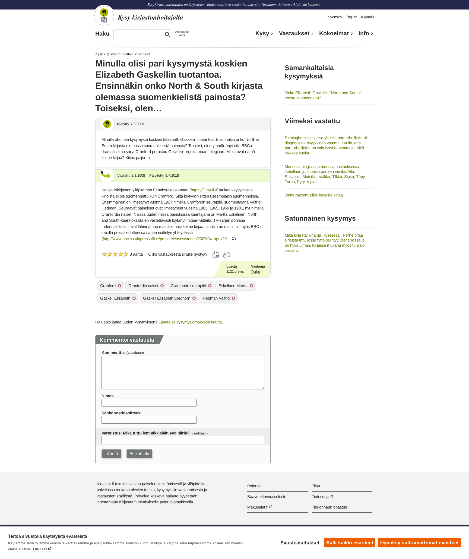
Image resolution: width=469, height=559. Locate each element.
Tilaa (316, 486)
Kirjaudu (367, 17)
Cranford (108, 285)
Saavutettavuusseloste (266, 496)
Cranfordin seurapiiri (188, 285)
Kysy (262, 33)
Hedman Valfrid (216, 298)
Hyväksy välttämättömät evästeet (419, 542)
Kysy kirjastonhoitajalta (113, 53)
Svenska (335, 17)
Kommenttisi (114, 352)
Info (364, 33)
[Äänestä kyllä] (216, 254)
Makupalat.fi (257, 507)
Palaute (254, 486)
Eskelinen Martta (233, 285)
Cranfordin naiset (143, 285)
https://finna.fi (202, 190)
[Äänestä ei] (226, 255)
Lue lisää (40, 549)
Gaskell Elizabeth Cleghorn (166, 298)
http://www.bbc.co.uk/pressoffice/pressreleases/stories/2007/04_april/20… (167, 238)
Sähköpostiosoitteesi (121, 413)
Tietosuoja (320, 496)
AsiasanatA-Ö (182, 33)
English (351, 17)
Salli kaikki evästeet (349, 542)
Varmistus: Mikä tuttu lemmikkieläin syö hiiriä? (145, 433)
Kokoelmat (334, 33)
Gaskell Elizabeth (115, 298)
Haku (102, 33)
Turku (255, 271)
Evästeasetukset (299, 542)
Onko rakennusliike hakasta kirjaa (314, 195)
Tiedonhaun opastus (329, 507)
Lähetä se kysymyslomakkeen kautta (190, 322)
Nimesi (108, 395)
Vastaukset (294, 33)
